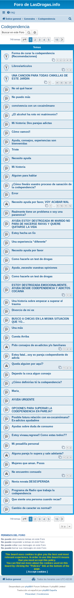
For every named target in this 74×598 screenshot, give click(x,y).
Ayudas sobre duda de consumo (32, 426)
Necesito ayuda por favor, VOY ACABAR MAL (40, 202)
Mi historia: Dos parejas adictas (32, 123)
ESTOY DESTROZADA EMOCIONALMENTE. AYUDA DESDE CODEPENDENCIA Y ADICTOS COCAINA (41, 288)
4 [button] (44, 40)
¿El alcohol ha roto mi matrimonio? (35, 114)
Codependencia (15, 26)
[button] (24, 39)
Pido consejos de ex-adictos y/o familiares (39, 345)
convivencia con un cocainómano (33, 105)
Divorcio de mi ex (23, 310)
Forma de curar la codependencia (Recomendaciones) (33, 55)
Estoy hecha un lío (24, 233)
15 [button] (56, 40)
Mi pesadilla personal (25, 443)
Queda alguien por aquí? (27, 363)
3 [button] (39, 40)
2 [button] (35, 40)
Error (15, 193)
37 (70, 82)
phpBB (28, 586)
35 (61, 82)
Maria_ (16, 390)
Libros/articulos (22, 66)
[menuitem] (11, 12)
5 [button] (48, 40)
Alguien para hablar (24, 175)
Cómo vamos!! (21, 131)
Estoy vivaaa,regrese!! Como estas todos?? (39, 435)
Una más (17, 327)
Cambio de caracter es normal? (32, 508)
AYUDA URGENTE (23, 399)
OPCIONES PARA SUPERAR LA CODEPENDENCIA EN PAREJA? (32, 410)
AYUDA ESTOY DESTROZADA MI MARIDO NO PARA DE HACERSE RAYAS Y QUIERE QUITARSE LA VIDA (41, 224)
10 (61, 206)
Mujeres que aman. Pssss (28, 463)
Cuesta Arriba (20, 336)
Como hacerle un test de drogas (32, 259)
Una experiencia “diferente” (29, 241)
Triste (15, 149)
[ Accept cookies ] (37, 571)
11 (66, 206)
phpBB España (49, 590)
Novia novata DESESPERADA (30, 481)
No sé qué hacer (22, 88)
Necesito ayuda (21, 158)
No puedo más (21, 97)
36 (66, 82)
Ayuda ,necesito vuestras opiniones (34, 267)
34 (57, 82)
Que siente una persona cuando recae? (36, 499)
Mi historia (18, 166)
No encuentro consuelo (26, 471)
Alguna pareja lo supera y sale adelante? (38, 453)
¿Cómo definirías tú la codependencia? (37, 382)
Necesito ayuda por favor (27, 250)
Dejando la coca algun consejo (31, 373)
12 (70, 206)
